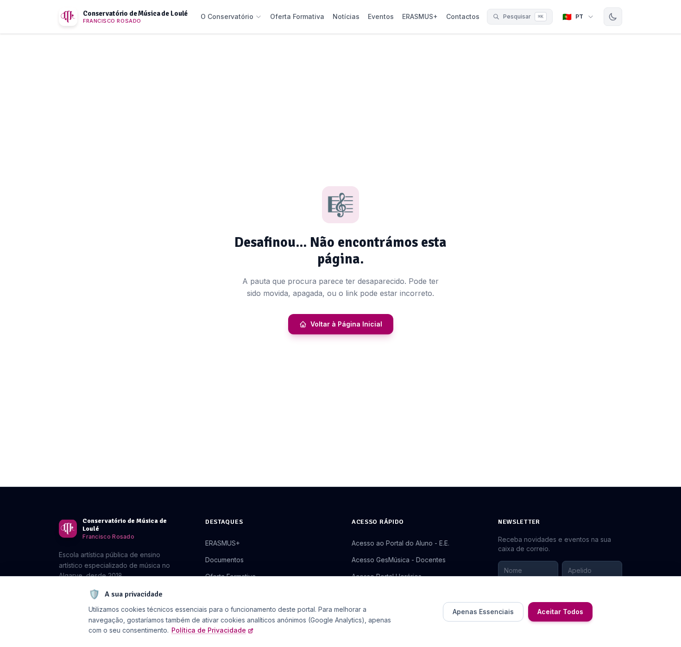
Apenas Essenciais (483, 612)
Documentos (224, 560)
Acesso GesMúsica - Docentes (399, 560)
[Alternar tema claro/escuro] (613, 16)
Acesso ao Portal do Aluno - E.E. (400, 543)
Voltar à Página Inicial (346, 324)
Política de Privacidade (208, 630)
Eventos (381, 16)
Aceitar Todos (560, 612)
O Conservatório (227, 16)
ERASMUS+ (420, 16)
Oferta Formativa (297, 16)
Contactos (462, 16)
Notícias (346, 16)
